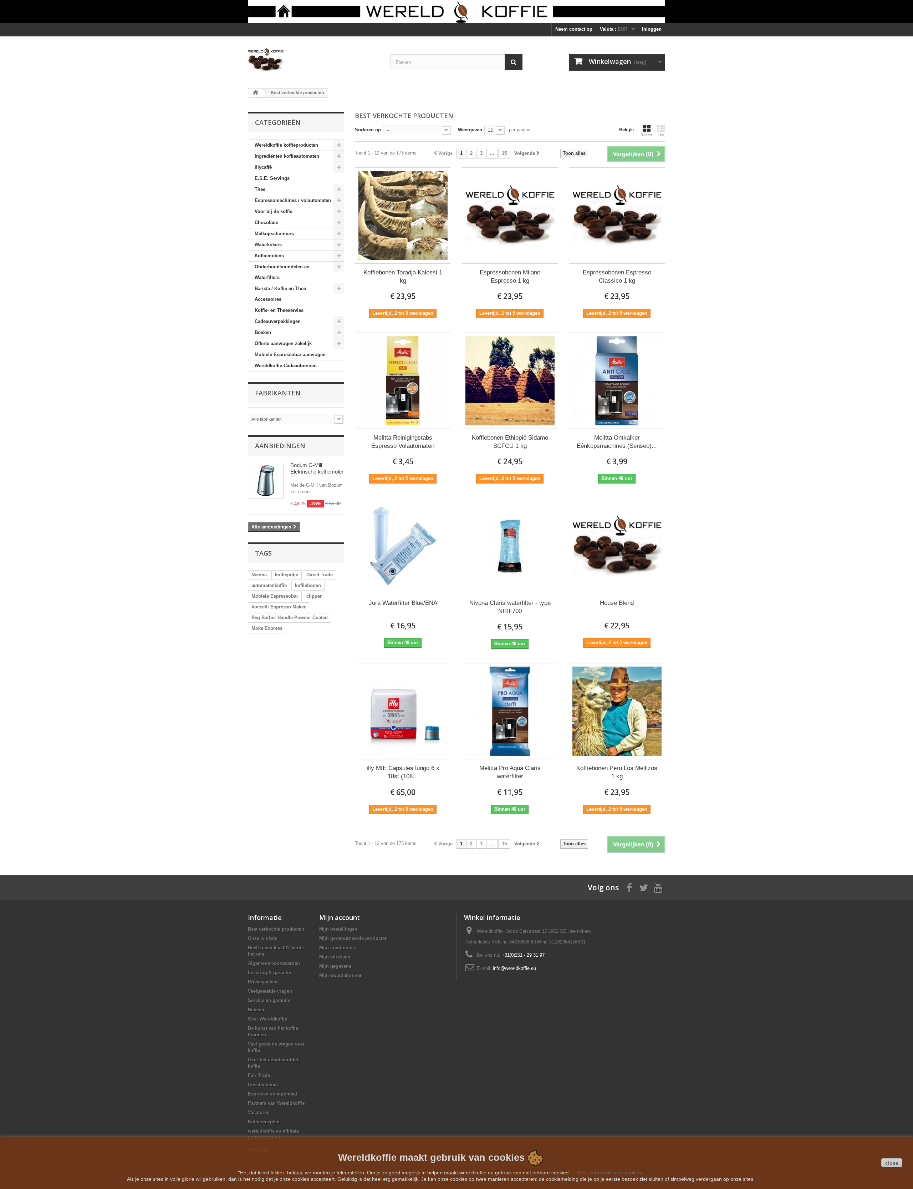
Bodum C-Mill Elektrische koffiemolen (317, 468)
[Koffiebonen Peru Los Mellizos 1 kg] (617, 711)
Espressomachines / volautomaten (293, 200)
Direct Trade (319, 574)
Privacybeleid (263, 982)
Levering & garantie (269, 972)
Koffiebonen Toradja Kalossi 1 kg (402, 276)
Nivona (259, 574)
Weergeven (470, 129)
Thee (260, 189)
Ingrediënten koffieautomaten (287, 156)
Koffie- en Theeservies (279, 310)
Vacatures (258, 1112)
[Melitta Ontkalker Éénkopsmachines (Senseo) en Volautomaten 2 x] (617, 380)
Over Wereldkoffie (267, 1019)
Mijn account (339, 917)
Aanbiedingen (280, 445)
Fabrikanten (278, 393)
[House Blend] (617, 546)
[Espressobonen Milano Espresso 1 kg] (510, 215)
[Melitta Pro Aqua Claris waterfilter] (510, 711)
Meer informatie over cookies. (609, 1172)
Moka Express (266, 628)
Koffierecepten (264, 1121)
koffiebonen (308, 585)
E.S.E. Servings (272, 178)
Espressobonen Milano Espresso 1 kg (510, 276)
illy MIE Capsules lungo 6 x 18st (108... (403, 772)
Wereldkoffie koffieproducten (286, 145)
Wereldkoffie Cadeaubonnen (286, 365)
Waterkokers (268, 244)
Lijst (661, 135)
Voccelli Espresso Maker (278, 606)
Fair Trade (259, 1075)
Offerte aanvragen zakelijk (283, 343)
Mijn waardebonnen (341, 975)
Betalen (256, 1009)
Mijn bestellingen (338, 929)
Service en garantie (269, 1000)
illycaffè (263, 167)
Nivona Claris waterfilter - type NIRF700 (510, 606)
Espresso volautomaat (272, 1094)
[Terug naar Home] (255, 92)
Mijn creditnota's (337, 947)
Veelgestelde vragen (270, 991)
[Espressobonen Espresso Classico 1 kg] (617, 215)
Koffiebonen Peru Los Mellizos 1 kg (616, 772)
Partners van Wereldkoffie (276, 1103)
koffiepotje (286, 574)
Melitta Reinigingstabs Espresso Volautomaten (402, 441)
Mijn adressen (334, 957)
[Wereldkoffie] (314, 59)
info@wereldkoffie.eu (514, 968)
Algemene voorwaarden (274, 963)
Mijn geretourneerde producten (353, 938)
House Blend (617, 602)
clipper (314, 596)
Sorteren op (368, 129)
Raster (646, 135)
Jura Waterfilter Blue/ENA (403, 602)
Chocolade (266, 222)
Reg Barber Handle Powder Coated (289, 617)
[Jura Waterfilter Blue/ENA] (403, 546)
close (891, 1163)
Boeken (263, 332)
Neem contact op (573, 29)
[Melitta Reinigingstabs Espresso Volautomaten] (403, 380)
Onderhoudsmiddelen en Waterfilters (282, 272)
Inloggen (652, 29)
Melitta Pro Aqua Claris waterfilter (510, 772)
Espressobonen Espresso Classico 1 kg (617, 276)
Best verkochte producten (276, 929)
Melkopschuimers (274, 233)
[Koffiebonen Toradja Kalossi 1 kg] (403, 215)
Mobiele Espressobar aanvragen (290, 354)
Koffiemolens (269, 255)
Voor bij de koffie (273, 211)
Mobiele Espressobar (274, 596)
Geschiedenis (263, 1084)
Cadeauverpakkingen (278, 321)
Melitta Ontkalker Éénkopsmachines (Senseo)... (617, 441)
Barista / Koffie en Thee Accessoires (280, 294)
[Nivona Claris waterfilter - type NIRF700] (510, 546)
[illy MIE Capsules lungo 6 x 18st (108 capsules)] (403, 711)
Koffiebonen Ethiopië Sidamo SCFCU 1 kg (510, 441)
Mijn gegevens (335, 966)
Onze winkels (262, 938)
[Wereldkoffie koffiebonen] (456, 11)
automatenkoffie (269, 585)
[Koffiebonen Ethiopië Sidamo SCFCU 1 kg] (510, 380)
